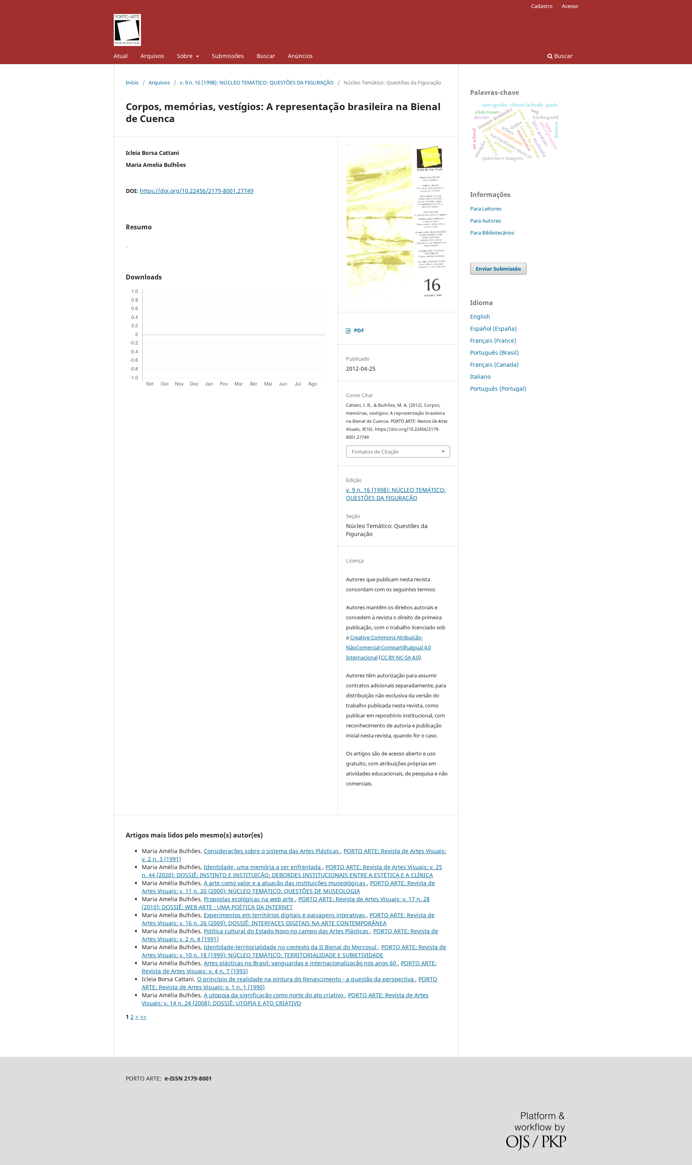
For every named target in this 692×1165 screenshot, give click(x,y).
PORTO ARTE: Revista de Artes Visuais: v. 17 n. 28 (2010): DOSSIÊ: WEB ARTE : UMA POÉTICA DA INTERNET (286, 903)
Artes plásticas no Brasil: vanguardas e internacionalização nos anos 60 (301, 963)
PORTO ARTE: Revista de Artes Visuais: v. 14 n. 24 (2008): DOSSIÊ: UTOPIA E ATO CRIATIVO (285, 999)
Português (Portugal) (498, 388)
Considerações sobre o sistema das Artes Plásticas (272, 851)
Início (132, 82)
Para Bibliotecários (492, 232)
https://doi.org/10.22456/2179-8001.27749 (196, 191)
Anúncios (300, 56)
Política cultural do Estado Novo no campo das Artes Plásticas (287, 931)
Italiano (480, 376)
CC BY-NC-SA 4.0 (400, 657)
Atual (121, 56)
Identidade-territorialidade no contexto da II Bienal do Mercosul (291, 947)
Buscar (266, 56)
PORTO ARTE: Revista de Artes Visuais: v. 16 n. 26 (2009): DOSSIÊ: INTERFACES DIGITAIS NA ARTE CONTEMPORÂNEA (288, 919)
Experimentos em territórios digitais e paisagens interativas (285, 915)
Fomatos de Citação (375, 451)
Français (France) (493, 340)
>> (143, 1016)
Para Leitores (485, 208)
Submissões (228, 56)
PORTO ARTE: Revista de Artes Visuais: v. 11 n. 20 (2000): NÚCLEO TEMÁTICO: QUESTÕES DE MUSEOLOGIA (288, 887)
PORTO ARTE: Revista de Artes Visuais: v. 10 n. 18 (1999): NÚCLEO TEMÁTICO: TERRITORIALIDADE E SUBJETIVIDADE (294, 951)
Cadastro (542, 6)
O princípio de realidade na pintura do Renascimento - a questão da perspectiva (306, 979)
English (480, 316)
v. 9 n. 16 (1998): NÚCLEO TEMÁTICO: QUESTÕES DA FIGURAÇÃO (257, 82)
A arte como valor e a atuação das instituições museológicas (285, 883)
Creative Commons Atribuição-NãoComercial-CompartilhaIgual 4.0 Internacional (388, 647)
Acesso (570, 6)
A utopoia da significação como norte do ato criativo (274, 995)
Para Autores (485, 220)
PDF (359, 330)
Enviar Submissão (498, 268)
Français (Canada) (494, 364)
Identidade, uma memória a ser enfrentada (263, 867)
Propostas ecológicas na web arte (249, 899)
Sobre (185, 56)
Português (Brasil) (494, 352)
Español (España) (493, 328)
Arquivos (152, 56)
